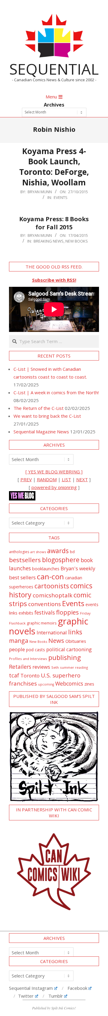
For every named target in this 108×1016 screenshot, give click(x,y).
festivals (44, 612)
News (56, 640)
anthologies (19, 551)
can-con (50, 576)
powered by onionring (54, 487)
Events (61, 197)
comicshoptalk (52, 595)
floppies (67, 612)
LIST (66, 479)
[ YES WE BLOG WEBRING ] (54, 472)
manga (18, 641)
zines (89, 684)
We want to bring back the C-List (47, 416)
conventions (44, 604)
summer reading (74, 667)
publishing (64, 657)
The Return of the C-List (39, 408)
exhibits (26, 613)
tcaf (14, 675)
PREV (26, 479)
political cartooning (69, 649)
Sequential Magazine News (41, 432)
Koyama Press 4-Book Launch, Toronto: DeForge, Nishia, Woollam (54, 167)
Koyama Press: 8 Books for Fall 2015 (54, 223)
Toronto (30, 675)
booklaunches (45, 569)
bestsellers (25, 560)
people (17, 649)
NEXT (82, 479)
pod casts (35, 649)
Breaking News (49, 241)
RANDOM (47, 479)
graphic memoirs (42, 623)
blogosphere (61, 559)
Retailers (20, 666)
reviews (41, 666)
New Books (76, 241)
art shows (38, 552)
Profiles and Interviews (28, 658)
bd (72, 551)
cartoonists (51, 585)
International (52, 632)
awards (58, 550)
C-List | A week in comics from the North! (56, 392)
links (75, 631)
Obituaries (75, 641)
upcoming (46, 684)
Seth (55, 667)
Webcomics (69, 683)
